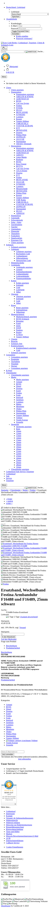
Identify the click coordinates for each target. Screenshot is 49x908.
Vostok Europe (22, 420)
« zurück (9, 501)
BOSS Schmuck (22, 319)
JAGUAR (20, 139)
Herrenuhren (16, 146)
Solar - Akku (16, 222)
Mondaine (20, 406)
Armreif (19, 269)
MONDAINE (21, 130)
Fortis (18, 395)
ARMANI (20, 213)
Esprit (18, 323)
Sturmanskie (21, 141)
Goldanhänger (21, 256)
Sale (18, 472)
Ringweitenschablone (14, 829)
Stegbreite (15, 424)
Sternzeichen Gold (23, 260)
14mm (18, 438)
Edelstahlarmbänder (24, 272)
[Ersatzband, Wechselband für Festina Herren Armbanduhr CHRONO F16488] (24, 546)
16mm (18, 442)
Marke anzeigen (22, 379)
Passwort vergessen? (24, 38)
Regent (19, 119)
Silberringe (20, 312)
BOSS (18, 101)
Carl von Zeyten (22, 103)
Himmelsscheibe (17, 263)
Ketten (13, 281)
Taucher (14, 227)
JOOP (18, 328)
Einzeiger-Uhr (16, 240)
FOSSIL (19, 108)
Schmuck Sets (16, 344)
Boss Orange (21, 164)
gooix (18, 326)
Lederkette (20, 290)
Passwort (14, 28)
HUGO (19, 110)
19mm (18, 447)
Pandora (19, 330)
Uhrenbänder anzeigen (20, 375)
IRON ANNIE (22, 112)
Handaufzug (16, 216)
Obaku (18, 409)
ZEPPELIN (21, 137)
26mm (18, 463)
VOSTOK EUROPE (24, 126)
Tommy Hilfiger (22, 121)
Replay (19, 332)
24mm (18, 458)
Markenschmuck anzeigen (26, 317)
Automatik (15, 218)
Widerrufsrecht (12, 820)
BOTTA (19, 166)
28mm (18, 465)
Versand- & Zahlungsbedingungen (19, 818)
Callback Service (12, 843)
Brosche (14, 341)
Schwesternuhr (17, 220)
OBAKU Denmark (23, 144)
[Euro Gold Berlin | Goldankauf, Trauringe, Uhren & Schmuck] (24, 45)
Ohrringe (14, 294)
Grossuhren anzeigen (19, 357)
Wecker (14, 366)
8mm (18, 429)
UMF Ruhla (21, 200)
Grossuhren (10, 355)
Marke (13, 377)
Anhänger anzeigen (24, 251)
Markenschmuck (17, 314)
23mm (18, 456)
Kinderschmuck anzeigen (26, 348)
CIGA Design (21, 171)
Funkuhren (15, 236)
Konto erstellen (22, 36)
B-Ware (9, 370)
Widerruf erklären (13, 823)
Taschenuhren (16, 225)
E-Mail (14, 26)
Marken (9, 834)
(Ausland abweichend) (29, 617)
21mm (18, 451)
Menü (4, 77)
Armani (19, 382)
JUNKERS (20, 115)
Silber (18, 292)
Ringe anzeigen (22, 308)
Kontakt (9, 816)
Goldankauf (11, 472)
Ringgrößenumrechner (15, 827)
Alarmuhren (16, 229)
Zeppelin (19, 422)
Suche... (41, 51)
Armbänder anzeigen (24, 267)
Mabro (18, 404)
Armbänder (15, 265)
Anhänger (15, 249)
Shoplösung (5, 906)
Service (23, 472)
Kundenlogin (11, 19)
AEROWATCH (22, 99)
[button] (10, 71)
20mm (18, 449)
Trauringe (30, 472)
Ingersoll (19, 397)
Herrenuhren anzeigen (25, 148)
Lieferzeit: (5, 614)
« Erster (9, 499)
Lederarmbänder (22, 276)
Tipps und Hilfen (12, 832)
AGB (8, 838)
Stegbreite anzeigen (24, 427)
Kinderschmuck (17, 346)
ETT (18, 128)
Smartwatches (16, 238)
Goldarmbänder (22, 274)
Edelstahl (19, 285)
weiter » (9, 503)
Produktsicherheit (13, 648)
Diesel (18, 386)
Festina (19, 106)
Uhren (8, 88)
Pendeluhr (15, 359)
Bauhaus (19, 159)
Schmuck (9, 245)
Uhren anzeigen (17, 90)
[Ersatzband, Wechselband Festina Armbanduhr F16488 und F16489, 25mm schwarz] (24, 550)
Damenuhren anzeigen (25, 94)
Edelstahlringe (21, 310)
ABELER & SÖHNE (25, 97)
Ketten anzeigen (22, 283)
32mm (18, 467)
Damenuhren (16, 92)
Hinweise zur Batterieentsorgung (19, 825)
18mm (18, 445)
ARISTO (19, 155)
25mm (18, 460)
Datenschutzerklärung (14, 841)
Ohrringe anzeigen (23, 296)
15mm (18, 440)
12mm (18, 433)
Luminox (19, 117)
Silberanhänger (22, 258)
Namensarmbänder (23, 278)
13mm (18, 436)
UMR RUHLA (22, 123)
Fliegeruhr (15, 231)
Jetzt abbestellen (24, 759)
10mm (18, 431)
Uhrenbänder (11, 373)
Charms (14, 339)
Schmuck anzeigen (18, 247)
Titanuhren (15, 234)
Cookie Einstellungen (14, 847)
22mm (18, 454)
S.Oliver (19, 335)
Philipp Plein (21, 135)
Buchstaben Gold (23, 254)
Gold (18, 287)
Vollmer (19, 418)
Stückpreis (5, 621)
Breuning (19, 321)
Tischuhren (15, 362)
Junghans (19, 400)
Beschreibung (11, 646)
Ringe (13, 305)
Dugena (19, 132)
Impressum (10, 814)
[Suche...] (31, 51)
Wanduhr (14, 364)
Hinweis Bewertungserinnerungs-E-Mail (22, 836)
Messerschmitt (21, 189)
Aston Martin (21, 157)
